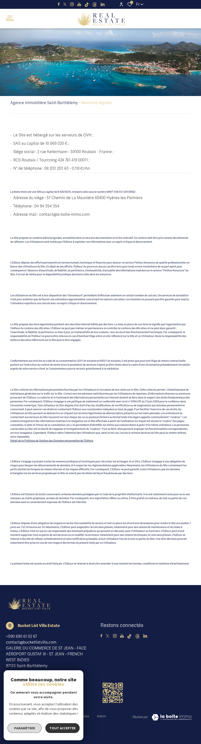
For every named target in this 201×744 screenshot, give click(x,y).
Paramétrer (24, 728)
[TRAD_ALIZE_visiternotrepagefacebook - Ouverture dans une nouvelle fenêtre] (59, 4)
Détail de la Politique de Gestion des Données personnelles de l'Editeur (51, 440)
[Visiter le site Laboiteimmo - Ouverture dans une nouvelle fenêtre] (171, 717)
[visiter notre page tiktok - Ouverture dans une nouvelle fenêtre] (87, 4)
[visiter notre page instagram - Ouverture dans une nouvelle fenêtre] (72, 4)
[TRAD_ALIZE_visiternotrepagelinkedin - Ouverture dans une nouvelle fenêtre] (102, 4)
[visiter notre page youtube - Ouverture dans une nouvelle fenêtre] (79, 4)
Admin (101, 716)
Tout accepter (62, 728)
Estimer (62, 41)
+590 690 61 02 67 (21, 636)
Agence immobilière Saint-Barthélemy (44, 102)
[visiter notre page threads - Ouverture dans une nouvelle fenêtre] (94, 4)
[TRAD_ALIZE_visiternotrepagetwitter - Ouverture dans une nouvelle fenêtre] (65, 4)
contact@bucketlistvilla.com (31, 642)
